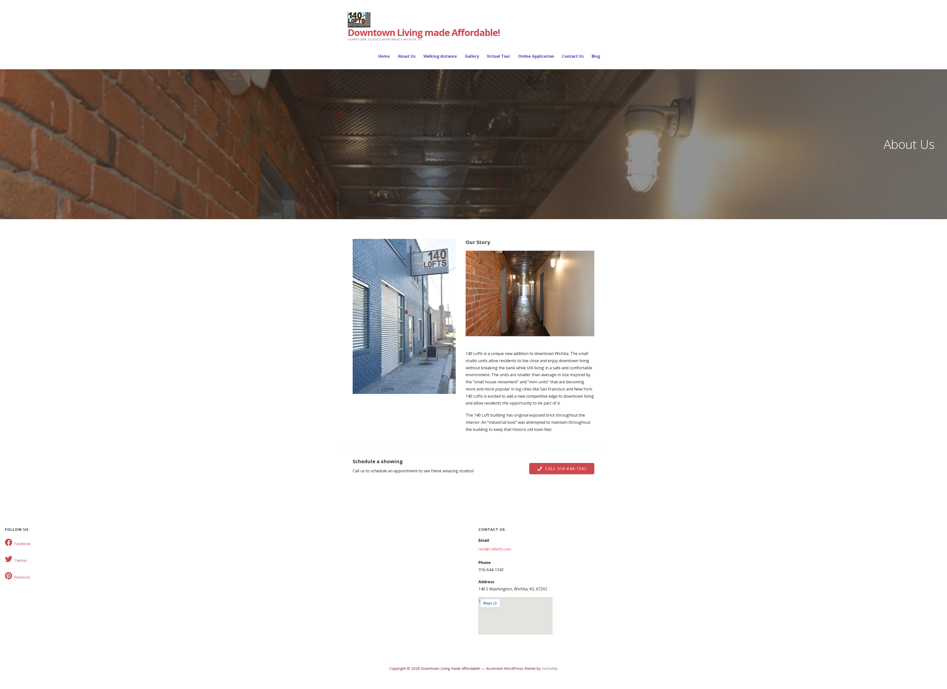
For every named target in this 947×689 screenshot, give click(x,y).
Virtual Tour (498, 56)
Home (384, 56)
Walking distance (440, 56)
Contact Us (572, 56)
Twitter (20, 560)
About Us (407, 56)
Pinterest (22, 577)
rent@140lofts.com (494, 549)
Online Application (536, 56)
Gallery (472, 56)
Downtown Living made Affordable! (424, 32)
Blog (596, 56)
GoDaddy (550, 668)
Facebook (22, 543)
